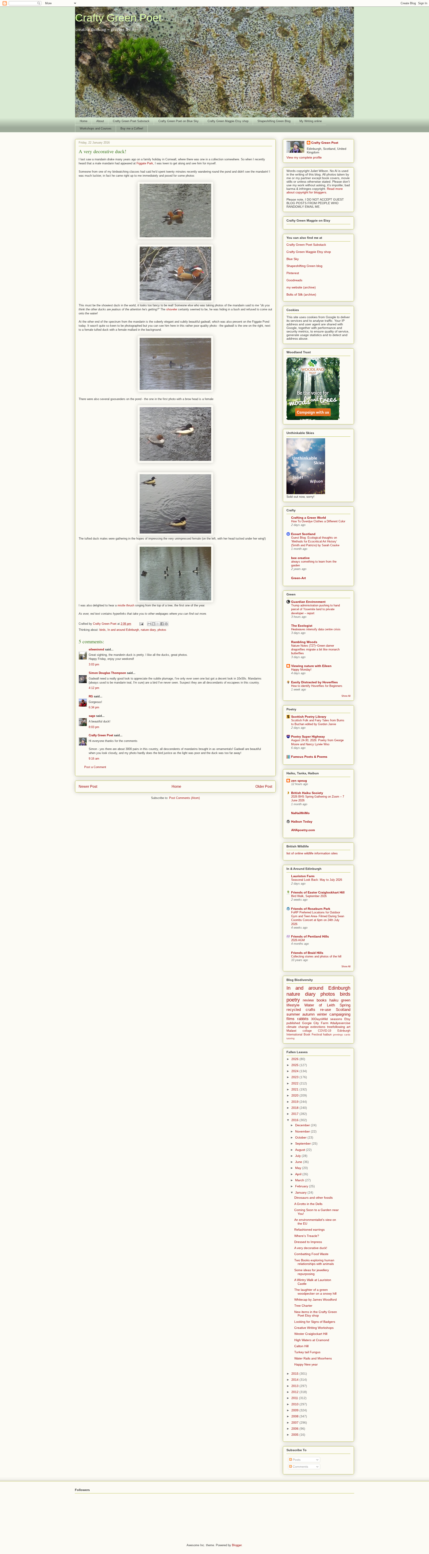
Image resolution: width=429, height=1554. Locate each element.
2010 (295, 1404)
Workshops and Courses (95, 128)
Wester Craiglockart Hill (310, 1334)
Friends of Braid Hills (307, 953)
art (348, 1027)
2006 (295, 1428)
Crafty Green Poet (118, 18)
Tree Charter (303, 1305)
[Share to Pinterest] (166, 624)
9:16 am (94, 758)
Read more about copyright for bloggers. (314, 190)
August (300, 1150)
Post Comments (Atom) (184, 798)
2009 (295, 1410)
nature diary (148, 629)
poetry (293, 1000)
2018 (295, 1107)
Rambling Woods (304, 642)
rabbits (303, 1019)
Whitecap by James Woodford (315, 1299)
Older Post (263, 786)
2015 (295, 1373)
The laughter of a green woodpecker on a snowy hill (315, 1291)
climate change (297, 1027)
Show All (345, 695)
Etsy (347, 1019)
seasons (336, 1019)
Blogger (237, 1545)
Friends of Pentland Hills (310, 936)
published (293, 1023)
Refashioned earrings (309, 1229)
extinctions (317, 1027)
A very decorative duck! (310, 1248)
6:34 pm (94, 707)
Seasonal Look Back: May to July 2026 (316, 879)
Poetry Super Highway (308, 736)
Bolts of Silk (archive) (301, 294)
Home (83, 121)
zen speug (299, 780)
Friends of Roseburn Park (310, 908)
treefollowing (336, 1027)
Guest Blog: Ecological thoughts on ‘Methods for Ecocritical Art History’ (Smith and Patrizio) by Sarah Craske (315, 541)
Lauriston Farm (302, 876)
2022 (295, 1083)
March (300, 1180)
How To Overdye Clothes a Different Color (318, 521)
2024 (295, 1071)
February (302, 1186)
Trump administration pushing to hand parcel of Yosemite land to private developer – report (315, 609)
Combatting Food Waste (311, 1254)
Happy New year (306, 1364)
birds (102, 629)
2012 (295, 1392)
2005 (295, 1434)
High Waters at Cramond (311, 1340)
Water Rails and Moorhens (313, 1358)
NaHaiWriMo (300, 813)
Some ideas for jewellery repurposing (311, 1272)
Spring (345, 1005)
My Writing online (310, 121)
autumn (308, 1014)
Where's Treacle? (306, 1236)
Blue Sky (292, 259)
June (299, 1162)
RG (91, 696)
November (303, 1131)
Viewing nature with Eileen (311, 666)
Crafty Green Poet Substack (131, 121)
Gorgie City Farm (315, 1023)
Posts (296, 1459)
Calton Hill (301, 1346)
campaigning (339, 1014)
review (308, 1000)
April (298, 1174)
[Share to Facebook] (162, 624)
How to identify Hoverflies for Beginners (316, 686)
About (100, 121)
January (301, 1192)
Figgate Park (145, 163)
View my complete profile (304, 157)
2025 (295, 1065)
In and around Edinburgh (123, 629)
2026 (295, 1059)
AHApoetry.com (303, 830)
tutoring (290, 1038)
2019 (295, 1101)
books (322, 1000)
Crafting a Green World (308, 517)
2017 (295, 1114)
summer (293, 1014)
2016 (295, 1120)
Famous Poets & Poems (309, 756)
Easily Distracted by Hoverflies (314, 682)
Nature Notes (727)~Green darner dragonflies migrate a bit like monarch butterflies (315, 649)
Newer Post (88, 786)
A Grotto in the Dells (308, 1204)
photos (162, 629)
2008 (295, 1416)
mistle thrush (126, 605)
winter (322, 1014)
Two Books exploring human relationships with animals (314, 1262)
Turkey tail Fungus (307, 1352)
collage (307, 1030)
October (301, 1137)
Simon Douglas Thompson (107, 673)
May (298, 1168)
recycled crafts (300, 1010)
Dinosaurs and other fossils (313, 1197)
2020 (295, 1095)
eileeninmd (96, 649)
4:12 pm (94, 688)
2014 (295, 1379)
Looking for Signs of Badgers (314, 1321)
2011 (295, 1398)
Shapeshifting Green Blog (273, 121)
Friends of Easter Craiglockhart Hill (318, 892)
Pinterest (292, 273)
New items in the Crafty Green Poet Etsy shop (315, 1313)
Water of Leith (319, 1005)
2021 (295, 1089)
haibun (327, 1034)
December (303, 1125)
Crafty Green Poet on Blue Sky (178, 121)
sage (92, 716)
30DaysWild (319, 1019)
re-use (325, 1010)
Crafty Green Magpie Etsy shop (228, 121)
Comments (300, 1466)
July (298, 1156)
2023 (295, 1077)
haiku (333, 1000)
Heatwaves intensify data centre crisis (316, 629)
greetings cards (341, 1034)
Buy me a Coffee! (131, 128)
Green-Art (298, 578)
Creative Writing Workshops (314, 1328)
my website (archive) (301, 287)
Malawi (291, 1030)
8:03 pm (94, 727)
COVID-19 (324, 1030)
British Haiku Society (307, 793)
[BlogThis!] (153, 624)
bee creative (300, 558)
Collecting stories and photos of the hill (316, 956)
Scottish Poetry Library (308, 716)
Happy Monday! (301, 669)
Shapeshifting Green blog (304, 266)
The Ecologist (301, 625)
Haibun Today (301, 821)
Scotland (343, 1010)
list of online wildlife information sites (312, 853)
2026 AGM (298, 940)
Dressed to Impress (308, 1242)
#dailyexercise (340, 1023)
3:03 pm (94, 664)
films (290, 1019)
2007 (295, 1422)
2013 (295, 1386)
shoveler (171, 309)
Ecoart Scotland (303, 534)
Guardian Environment (308, 601)
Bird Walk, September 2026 (309, 896)
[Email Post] (141, 623)
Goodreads (294, 280)
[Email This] (149, 624)
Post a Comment (95, 767)
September (303, 1143)
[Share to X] (158, 624)
